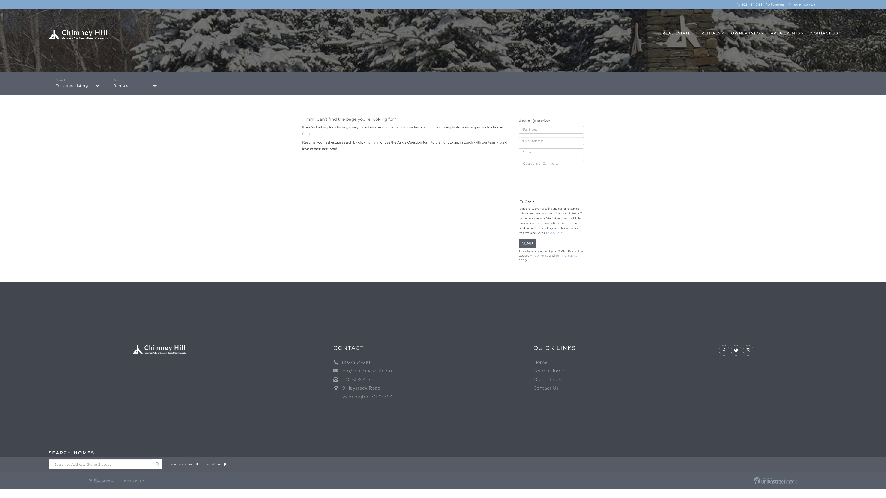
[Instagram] (748, 350)
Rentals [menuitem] (711, 33)
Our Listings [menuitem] (547, 379)
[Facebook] (724, 350)
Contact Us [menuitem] (824, 33)
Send (527, 243)
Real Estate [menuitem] (677, 33)
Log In (796, 4)
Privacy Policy (554, 233)
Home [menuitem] (540, 362)
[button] (157, 464)
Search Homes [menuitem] (550, 371)
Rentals (120, 85)
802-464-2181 (751, 4)
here (374, 142)
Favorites (777, 4)
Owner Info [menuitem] (745, 33)
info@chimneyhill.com (366, 371)
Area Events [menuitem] (785, 33)
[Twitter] (736, 350)
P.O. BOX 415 (355, 379)
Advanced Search (182, 464)
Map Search (215, 464)
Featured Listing (72, 85)
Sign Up (809, 4)
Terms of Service (566, 256)
